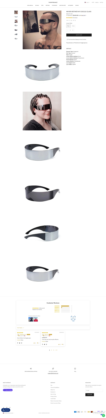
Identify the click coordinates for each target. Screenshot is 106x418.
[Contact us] (103, 415)
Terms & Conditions (55, 387)
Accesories (70, 5)
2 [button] (51, 350)
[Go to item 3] (16, 21)
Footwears (54, 5)
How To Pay (53, 394)
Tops (42, 5)
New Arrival (30, 5)
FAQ (75, 371)
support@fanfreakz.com (53, 373)
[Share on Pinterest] (73, 20)
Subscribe (89, 394)
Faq (51, 385)
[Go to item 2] (16, 16)
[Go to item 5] (16, 30)
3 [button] (53, 350)
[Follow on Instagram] (6, 407)
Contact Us (53, 392)
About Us (53, 389)
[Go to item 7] (16, 38)
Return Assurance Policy (56, 401)
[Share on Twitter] (71, 20)
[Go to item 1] (16, 12)
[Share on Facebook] (69, 20)
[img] (20, 332)
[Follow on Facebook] (3, 407)
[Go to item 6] (16, 34)
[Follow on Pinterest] (10, 407)
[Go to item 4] (16, 25)
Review (77, 5)
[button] (79, 15)
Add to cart (79, 35)
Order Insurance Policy (55, 403)
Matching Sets (62, 5)
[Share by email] (75, 20)
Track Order (53, 398)
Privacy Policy (54, 396)
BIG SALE (37, 5)
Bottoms (48, 5)
